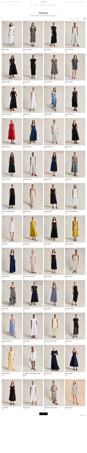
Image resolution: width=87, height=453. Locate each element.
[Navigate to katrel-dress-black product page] (33, 66)
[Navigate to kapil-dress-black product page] (54, 228)
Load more (43, 413)
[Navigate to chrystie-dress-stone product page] (54, 131)
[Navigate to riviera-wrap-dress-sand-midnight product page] (33, 261)
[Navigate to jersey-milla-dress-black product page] (54, 34)
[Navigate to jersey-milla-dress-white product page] (12, 34)
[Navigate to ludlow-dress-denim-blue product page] (54, 99)
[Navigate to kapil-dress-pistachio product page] (33, 228)
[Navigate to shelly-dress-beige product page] (75, 261)
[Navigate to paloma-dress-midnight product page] (54, 164)
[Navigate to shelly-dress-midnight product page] (54, 293)
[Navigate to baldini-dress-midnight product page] (12, 261)
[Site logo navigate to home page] (43, 2)
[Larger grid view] (82, 18)
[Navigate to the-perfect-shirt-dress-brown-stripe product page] (54, 392)
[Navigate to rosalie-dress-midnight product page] (54, 358)
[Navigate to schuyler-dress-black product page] (75, 293)
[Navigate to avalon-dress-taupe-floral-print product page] (54, 66)
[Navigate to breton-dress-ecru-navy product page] (75, 392)
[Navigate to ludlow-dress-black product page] (75, 99)
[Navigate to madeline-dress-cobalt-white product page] (12, 326)
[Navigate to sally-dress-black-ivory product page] (12, 293)
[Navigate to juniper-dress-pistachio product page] (75, 228)
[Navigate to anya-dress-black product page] (75, 326)
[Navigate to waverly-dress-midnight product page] (33, 131)
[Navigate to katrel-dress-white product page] (33, 392)
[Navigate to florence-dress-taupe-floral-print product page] (33, 34)
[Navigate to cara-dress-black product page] (12, 392)
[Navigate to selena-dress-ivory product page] (33, 358)
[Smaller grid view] (84, 18)
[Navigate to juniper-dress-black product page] (54, 196)
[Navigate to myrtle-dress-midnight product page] (75, 358)
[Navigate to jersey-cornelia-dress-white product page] (75, 196)
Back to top (82, 415)
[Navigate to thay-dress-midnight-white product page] (75, 164)
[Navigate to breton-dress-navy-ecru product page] (75, 66)
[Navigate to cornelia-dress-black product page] (12, 164)
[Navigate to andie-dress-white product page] (33, 326)
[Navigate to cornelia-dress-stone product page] (33, 164)
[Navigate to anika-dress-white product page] (33, 99)
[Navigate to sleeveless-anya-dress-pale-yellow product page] (54, 326)
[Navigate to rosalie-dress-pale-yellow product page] (12, 358)
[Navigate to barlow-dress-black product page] (54, 261)
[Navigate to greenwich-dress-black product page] (12, 99)
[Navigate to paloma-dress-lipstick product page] (12, 131)
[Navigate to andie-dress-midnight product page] (33, 293)
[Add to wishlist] (3, 22)
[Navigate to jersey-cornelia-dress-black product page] (12, 196)
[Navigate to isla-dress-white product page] (12, 228)
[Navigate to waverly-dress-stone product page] (75, 34)
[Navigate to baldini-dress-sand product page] (33, 196)
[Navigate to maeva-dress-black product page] (75, 131)
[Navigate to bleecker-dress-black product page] (12, 66)
